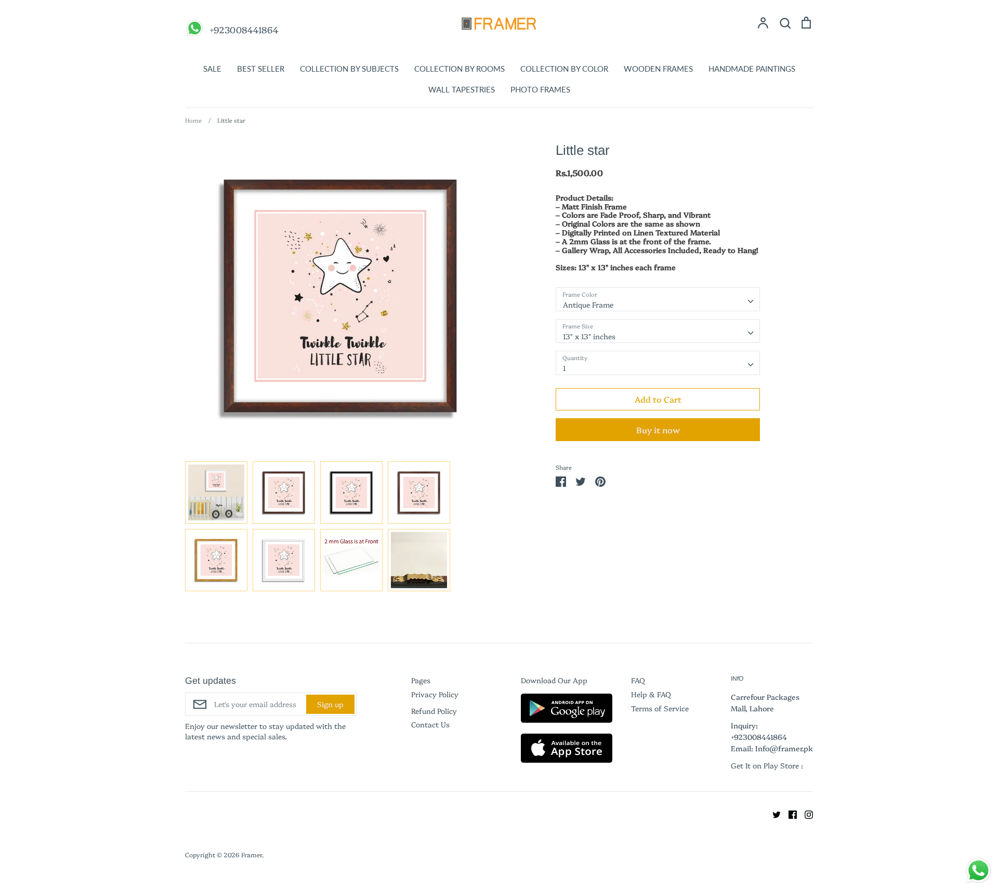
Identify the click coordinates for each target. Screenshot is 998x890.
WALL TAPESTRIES (461, 89)
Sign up (330, 704)
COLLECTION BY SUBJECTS (349, 68)
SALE (212, 68)
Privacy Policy (434, 694)
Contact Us (430, 724)
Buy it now (658, 429)
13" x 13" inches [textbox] (589, 336)
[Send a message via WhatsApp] (978, 870)
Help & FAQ (651, 694)
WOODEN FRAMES (658, 68)
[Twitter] (773, 813)
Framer (251, 854)
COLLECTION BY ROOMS (459, 68)
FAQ (638, 680)
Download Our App (554, 680)
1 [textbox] (564, 368)
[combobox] (658, 299)
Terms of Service (660, 708)
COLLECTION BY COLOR (564, 68)
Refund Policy (434, 711)
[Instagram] (805, 813)
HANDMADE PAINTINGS (751, 68)
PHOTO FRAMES (540, 89)
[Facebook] (789, 813)
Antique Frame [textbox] (588, 304)
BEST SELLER (260, 68)
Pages (420, 680)
